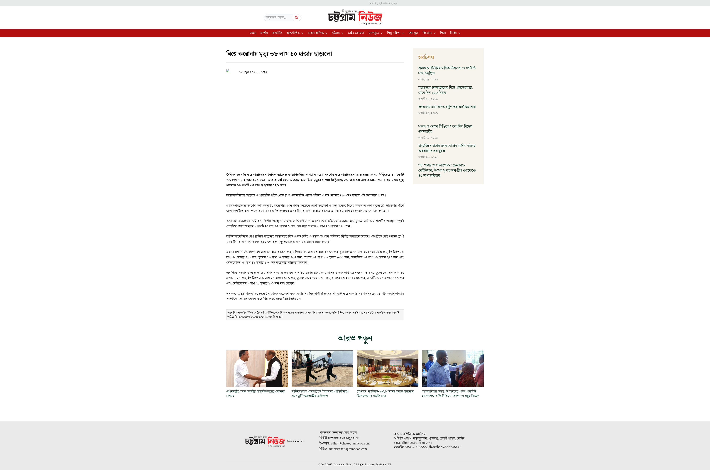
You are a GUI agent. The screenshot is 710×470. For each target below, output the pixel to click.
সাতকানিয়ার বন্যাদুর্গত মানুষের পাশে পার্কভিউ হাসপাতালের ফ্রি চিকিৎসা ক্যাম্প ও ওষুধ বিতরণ (450, 394)
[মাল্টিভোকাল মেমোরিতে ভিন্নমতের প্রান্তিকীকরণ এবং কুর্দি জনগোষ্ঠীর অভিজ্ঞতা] (322, 368)
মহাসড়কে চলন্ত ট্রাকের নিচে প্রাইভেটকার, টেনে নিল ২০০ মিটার (445, 90)
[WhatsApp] (318, 69)
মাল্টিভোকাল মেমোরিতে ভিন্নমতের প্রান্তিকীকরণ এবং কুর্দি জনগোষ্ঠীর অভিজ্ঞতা (320, 394)
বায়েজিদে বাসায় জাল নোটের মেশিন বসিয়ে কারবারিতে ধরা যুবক (446, 148)
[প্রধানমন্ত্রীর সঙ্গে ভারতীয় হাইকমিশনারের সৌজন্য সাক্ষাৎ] (257, 368)
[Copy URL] (301, 69)
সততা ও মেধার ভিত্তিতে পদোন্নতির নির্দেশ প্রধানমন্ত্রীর (445, 129)
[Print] (335, 69)
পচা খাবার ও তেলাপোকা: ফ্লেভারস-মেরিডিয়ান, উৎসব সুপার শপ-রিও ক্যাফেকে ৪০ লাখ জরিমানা (447, 170)
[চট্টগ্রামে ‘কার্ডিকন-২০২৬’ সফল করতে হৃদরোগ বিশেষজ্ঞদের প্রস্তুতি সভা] (387, 368)
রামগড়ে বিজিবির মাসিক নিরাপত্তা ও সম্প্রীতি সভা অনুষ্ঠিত (447, 70)
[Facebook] (310, 69)
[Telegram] (327, 69)
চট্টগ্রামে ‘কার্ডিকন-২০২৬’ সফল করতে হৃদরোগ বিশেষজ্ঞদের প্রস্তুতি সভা (385, 394)
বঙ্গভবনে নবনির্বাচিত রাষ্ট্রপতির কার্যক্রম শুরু (447, 107)
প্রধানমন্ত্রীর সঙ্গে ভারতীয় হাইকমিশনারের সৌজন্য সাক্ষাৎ (255, 394)
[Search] (296, 17)
